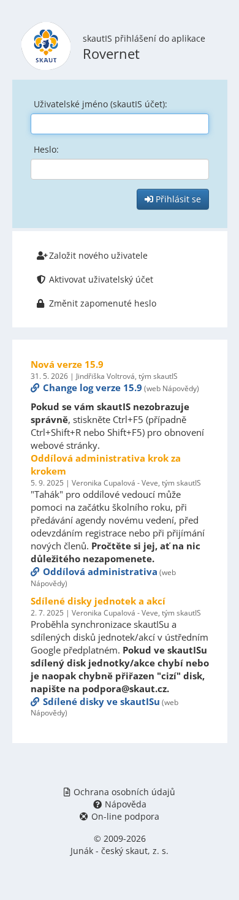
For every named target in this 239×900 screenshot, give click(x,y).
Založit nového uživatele (98, 255)
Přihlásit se (177, 199)
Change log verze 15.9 (92, 387)
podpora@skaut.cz (124, 688)
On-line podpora (125, 816)
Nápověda (125, 804)
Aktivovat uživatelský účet (101, 279)
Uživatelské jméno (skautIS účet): (100, 104)
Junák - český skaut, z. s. (119, 850)
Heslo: (46, 149)
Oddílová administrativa (100, 571)
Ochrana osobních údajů (124, 792)
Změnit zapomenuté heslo (102, 303)
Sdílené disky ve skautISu (101, 701)
